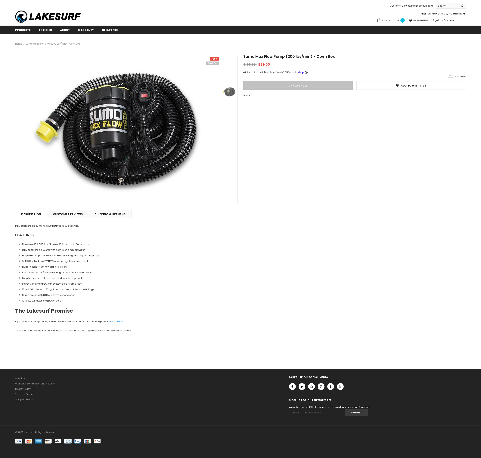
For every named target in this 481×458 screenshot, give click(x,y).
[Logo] (51, 17)
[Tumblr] (330, 386)
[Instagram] (311, 386)
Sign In (437, 20)
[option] (118, 129)
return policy (116, 321)
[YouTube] (340, 386)
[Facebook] (292, 386)
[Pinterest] (321, 386)
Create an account (455, 20)
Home (18, 43)
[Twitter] (302, 386)
